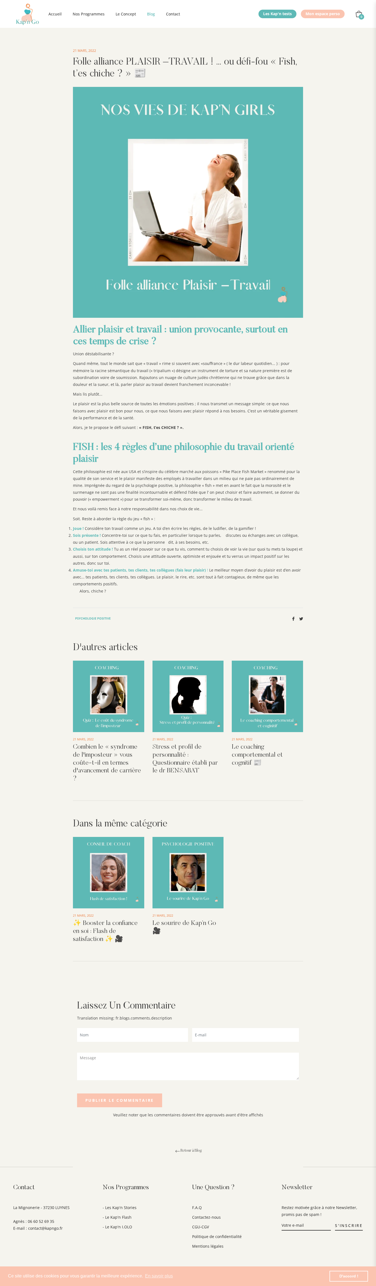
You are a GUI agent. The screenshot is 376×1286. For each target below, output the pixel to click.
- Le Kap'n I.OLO (117, 1226)
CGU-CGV (200, 1226)
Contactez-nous (206, 1217)
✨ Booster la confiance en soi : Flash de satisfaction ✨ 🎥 (105, 931)
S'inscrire (349, 1225)
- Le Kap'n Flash (117, 1217)
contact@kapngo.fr (45, 1228)
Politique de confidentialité (217, 1236)
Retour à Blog (191, 1151)
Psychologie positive (93, 618)
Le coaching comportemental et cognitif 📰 (257, 755)
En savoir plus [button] (159, 1276)
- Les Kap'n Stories (120, 1207)
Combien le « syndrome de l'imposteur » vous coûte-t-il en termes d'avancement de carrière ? (107, 763)
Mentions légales (208, 1246)
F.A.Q (197, 1207)
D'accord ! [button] (348, 1276)
